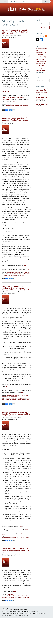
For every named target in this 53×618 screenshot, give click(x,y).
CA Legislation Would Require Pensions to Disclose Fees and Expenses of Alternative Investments (16, 288)
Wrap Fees (21, 275)
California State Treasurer (12, 595)
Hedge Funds (14, 395)
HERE (14, 591)
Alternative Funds (10, 105)
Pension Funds (20, 399)
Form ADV (21, 273)
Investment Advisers (16, 272)
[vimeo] (3, 609)
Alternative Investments (11, 398)
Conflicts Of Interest (10, 536)
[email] (11, 609)
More (46, 2)
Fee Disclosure (15, 273)
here (13, 101)
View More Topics (40, 72)
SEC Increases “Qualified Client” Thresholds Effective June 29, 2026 (42, 90)
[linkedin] (8, 609)
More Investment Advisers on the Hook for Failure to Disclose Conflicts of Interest (16, 414)
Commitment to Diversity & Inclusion (35, 613)
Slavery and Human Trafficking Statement (13, 613)
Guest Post (40, 66)
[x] (5, 609)
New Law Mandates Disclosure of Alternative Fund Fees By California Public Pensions (15, 32)
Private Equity (5, 396)
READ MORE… (6, 91)
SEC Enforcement (12, 275)
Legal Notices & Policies (8, 611)
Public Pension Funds (14, 107)
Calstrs (24, 595)
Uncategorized (41, 70)
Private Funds (26, 272)
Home (4, 2)
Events (39, 68)
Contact (35, 2)
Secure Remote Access (32, 611)
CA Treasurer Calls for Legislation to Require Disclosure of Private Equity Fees (15, 550)
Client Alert (9, 104)
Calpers (20, 595)
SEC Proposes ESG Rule (42, 104)
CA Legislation (21, 398)
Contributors (14, 2)
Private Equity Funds (11, 537)
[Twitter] (37, 39)
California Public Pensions (21, 105)
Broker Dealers (41, 61)
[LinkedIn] (41, 39)
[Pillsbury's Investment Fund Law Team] (6, 43)
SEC (7, 275)
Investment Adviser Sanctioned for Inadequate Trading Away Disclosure (15, 119)
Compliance (8, 273)
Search (43, 27)
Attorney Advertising (20, 611)
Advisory (9, 272)
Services (25, 2)
